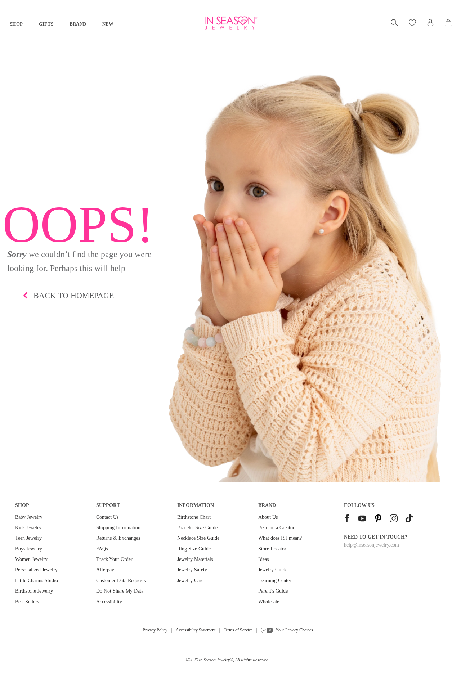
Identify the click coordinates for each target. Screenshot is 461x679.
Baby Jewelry (28, 517)
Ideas (263, 559)
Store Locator (272, 549)
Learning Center (274, 580)
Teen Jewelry (28, 538)
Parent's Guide (273, 591)
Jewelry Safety (192, 569)
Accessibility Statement (195, 630)
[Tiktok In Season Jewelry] (409, 519)
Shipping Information (118, 527)
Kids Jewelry (28, 527)
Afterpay (105, 569)
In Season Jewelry (214, 659)
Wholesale (268, 601)
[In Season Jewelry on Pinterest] (378, 519)
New (108, 24)
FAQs (102, 549)
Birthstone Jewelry (34, 591)
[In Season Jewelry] (231, 23)
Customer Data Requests (121, 580)
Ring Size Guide (194, 549)
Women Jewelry (31, 559)
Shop (16, 24)
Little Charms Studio (36, 580)
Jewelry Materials (195, 559)
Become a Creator (276, 527)
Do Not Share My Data (119, 591)
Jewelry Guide (272, 569)
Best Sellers (27, 601)
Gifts (46, 24)
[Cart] (449, 22)
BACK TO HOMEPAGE (73, 295)
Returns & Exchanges (118, 538)
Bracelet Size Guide (197, 527)
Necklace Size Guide (198, 538)
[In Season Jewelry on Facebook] (347, 519)
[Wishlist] (413, 22)
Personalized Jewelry (36, 569)
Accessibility (109, 601)
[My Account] (430, 22)
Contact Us (107, 517)
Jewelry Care (190, 580)
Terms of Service (238, 630)
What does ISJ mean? (280, 538)
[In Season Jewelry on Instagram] (394, 519)
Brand (78, 24)
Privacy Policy (155, 630)
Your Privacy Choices (294, 630)
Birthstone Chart (194, 517)
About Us (268, 517)
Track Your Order (114, 559)
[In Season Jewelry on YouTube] (362, 519)
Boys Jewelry (28, 549)
